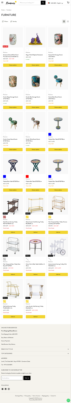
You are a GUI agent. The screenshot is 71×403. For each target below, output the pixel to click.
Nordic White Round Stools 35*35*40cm (33, 140)
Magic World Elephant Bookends (34, 55)
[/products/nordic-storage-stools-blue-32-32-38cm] (35, 79)
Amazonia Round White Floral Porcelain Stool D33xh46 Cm (10, 55)
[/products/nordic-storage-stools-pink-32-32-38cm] (58, 37)
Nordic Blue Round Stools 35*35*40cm (55, 98)
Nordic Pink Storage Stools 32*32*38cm (55, 55)
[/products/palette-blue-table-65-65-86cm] (58, 122)
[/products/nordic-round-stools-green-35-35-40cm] (13, 122)
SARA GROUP (38, 400)
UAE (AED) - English (56, 3)
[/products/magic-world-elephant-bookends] (35, 37)
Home (3, 10)
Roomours (5, 52)
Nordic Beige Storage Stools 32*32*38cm (10, 98)
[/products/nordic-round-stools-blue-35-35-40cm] (58, 79)
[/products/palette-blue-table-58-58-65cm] (13, 164)
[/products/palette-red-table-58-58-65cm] (35, 164)
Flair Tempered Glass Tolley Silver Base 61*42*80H (11, 265)
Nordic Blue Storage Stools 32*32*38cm (33, 98)
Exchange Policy (19, 396)
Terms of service (36, 396)
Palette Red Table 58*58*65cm (34, 181)
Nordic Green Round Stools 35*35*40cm (10, 140)
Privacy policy (28, 396)
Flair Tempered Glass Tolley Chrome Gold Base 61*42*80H (57, 223)
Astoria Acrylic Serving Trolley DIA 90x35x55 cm (57, 265)
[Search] (43, 3)
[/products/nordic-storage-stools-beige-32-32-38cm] (13, 79)
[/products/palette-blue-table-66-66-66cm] (58, 164)
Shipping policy (45, 396)
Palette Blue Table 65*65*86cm (56, 139)
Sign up (27, 378)
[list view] (68, 21)
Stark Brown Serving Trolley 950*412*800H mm (10, 223)
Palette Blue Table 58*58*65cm (11, 181)
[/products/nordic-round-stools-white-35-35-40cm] (35, 122)
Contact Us (53, 396)
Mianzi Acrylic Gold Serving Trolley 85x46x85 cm (35, 223)
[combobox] (30, 3)
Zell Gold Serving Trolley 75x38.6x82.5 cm (9, 307)
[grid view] (64, 21)
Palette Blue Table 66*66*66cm (56, 181)
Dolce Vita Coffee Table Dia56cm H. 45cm (35, 265)
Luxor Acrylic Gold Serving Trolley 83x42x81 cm (34, 307)
